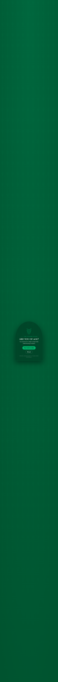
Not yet (29, 352)
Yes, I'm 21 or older (29, 347)
